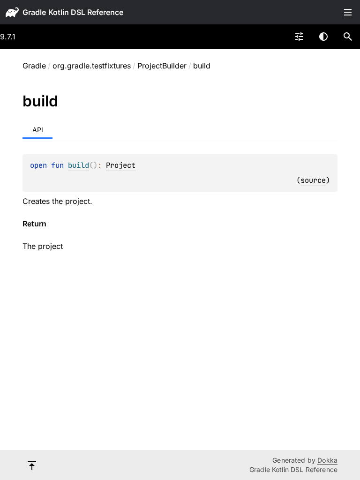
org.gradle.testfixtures (91, 65)
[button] (348, 36)
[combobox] (299, 36)
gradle (34, 12)
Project (120, 165)
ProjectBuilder (162, 65)
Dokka (327, 460)
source (313, 180)
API (37, 130)
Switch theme (323, 36)
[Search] (348, 36)
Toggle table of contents (348, 12)
